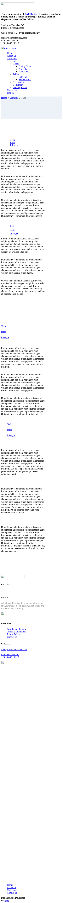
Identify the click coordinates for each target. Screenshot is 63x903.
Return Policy (13, 634)
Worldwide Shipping (16, 629)
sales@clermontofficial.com (14, 649)
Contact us (12, 637)
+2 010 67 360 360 (10, 654)
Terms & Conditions (16, 631)
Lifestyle (14, 145)
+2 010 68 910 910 (10, 657)
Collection (12, 890)
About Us (11, 887)
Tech (12, 140)
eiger (7, 900)
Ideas (12, 142)
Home (4, 98)
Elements (14, 98)
